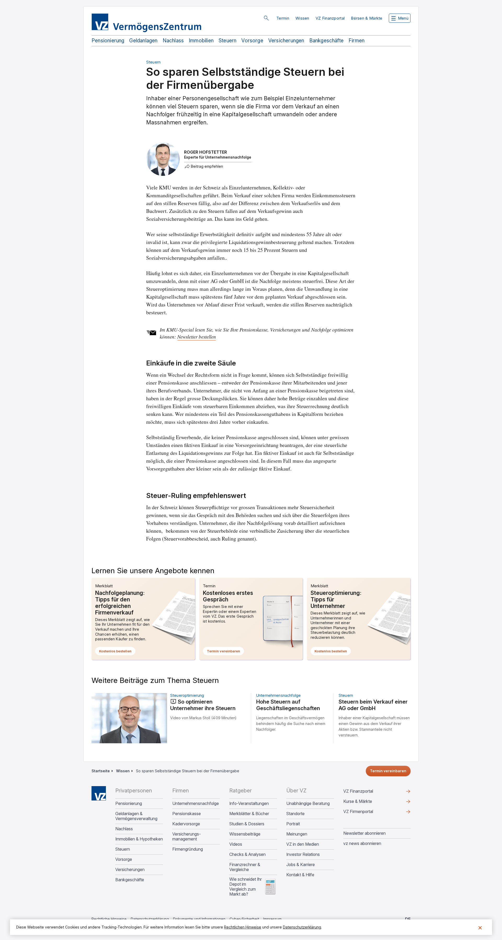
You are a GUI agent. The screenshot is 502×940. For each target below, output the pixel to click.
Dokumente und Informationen (199, 919)
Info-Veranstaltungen (249, 803)
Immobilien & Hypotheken (139, 839)
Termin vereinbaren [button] (225, 652)
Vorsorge (252, 41)
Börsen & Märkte (367, 18)
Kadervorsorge (186, 823)
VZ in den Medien (302, 844)
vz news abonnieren (362, 843)
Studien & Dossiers (246, 823)
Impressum (272, 919)
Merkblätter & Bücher (249, 813)
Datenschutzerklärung (150, 919)
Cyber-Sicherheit (244, 919)
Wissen (302, 18)
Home (99, 793)
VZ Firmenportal (366, 813)
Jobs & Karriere (300, 864)
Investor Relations (303, 854)
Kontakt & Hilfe (300, 874)
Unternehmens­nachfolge (195, 803)
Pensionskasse (186, 813)
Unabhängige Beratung (308, 803)
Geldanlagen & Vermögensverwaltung (136, 816)
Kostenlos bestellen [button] (117, 652)
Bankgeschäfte (326, 41)
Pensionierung (108, 41)
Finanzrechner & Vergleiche (244, 867)
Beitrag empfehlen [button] (207, 166)
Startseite (101, 771)
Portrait (293, 823)
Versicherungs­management (186, 837)
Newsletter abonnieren (364, 833)
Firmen (356, 41)
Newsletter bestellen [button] (196, 336)
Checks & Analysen (247, 854)
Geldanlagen (143, 41)
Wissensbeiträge (244, 834)
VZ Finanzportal (330, 18)
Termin (282, 18)
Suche (266, 18)
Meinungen (296, 834)
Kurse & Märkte (366, 802)
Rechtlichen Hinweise (242, 927)
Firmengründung (187, 849)
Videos (235, 844)
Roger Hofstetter (205, 152)
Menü (403, 18)
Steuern (227, 41)
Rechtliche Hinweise (109, 919)
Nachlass (173, 41)
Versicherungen (286, 41)
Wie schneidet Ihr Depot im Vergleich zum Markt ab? (245, 887)
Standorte (295, 813)
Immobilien (201, 41)
